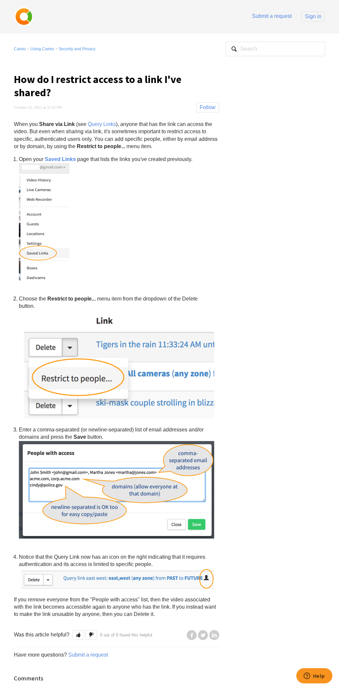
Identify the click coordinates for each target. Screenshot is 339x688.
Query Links (102, 124)
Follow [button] (208, 107)
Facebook (192, 635)
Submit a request (272, 16)
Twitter (203, 635)
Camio (20, 49)
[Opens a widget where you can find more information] (314, 676)
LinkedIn (214, 635)
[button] (78, 635)
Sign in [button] (313, 16)
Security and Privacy (77, 49)
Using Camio (42, 49)
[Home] (24, 16)
